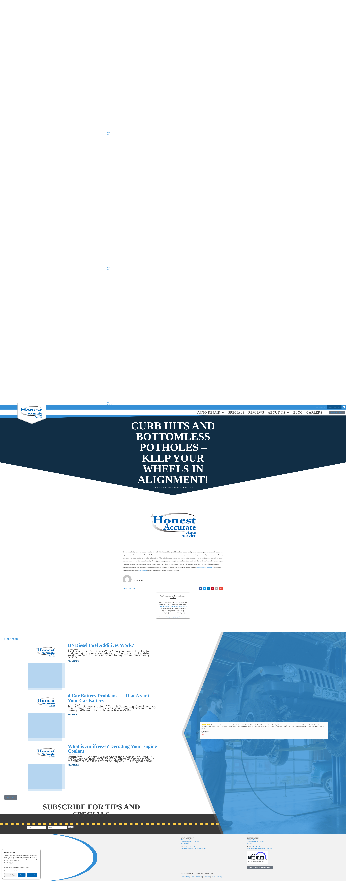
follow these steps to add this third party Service (173, 606)
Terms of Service (196, 877)
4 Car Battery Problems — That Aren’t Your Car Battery (108, 698)
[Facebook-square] (343, 407)
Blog (298, 412)
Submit (71, 827)
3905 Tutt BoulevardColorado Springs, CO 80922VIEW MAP (256, 841)
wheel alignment (142, 570)
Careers (314, 412)
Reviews (256, 412)
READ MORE (73, 661)
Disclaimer (206, 877)
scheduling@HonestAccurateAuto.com (259, 848)
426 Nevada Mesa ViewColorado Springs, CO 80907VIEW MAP (190, 841)
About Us (276, 412)
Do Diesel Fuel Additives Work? (101, 645)
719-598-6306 (190, 847)
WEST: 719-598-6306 (320, 407)
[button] (326, 412)
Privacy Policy (186, 877)
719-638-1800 (256, 847)
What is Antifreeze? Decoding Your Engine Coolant (112, 749)
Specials (236, 412)
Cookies (213, 877)
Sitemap (219, 877)
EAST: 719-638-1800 (334, 407)
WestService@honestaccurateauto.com (193, 848)
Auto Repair (208, 412)
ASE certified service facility (205, 567)
